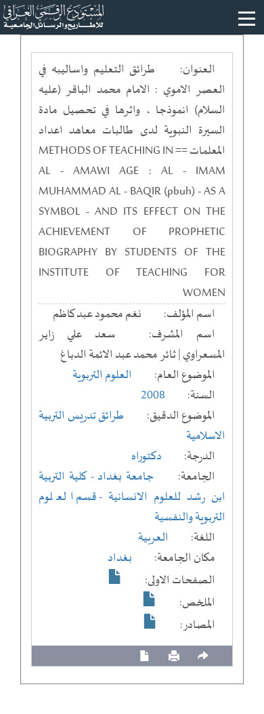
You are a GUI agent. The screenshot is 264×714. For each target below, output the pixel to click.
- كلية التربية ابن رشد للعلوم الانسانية (132, 487)
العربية (153, 538)
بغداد (120, 558)
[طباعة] (174, 656)
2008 (153, 395)
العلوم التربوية (102, 375)
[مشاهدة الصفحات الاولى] (115, 576)
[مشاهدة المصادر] (150, 621)
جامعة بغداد (125, 477)
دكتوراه (146, 456)
